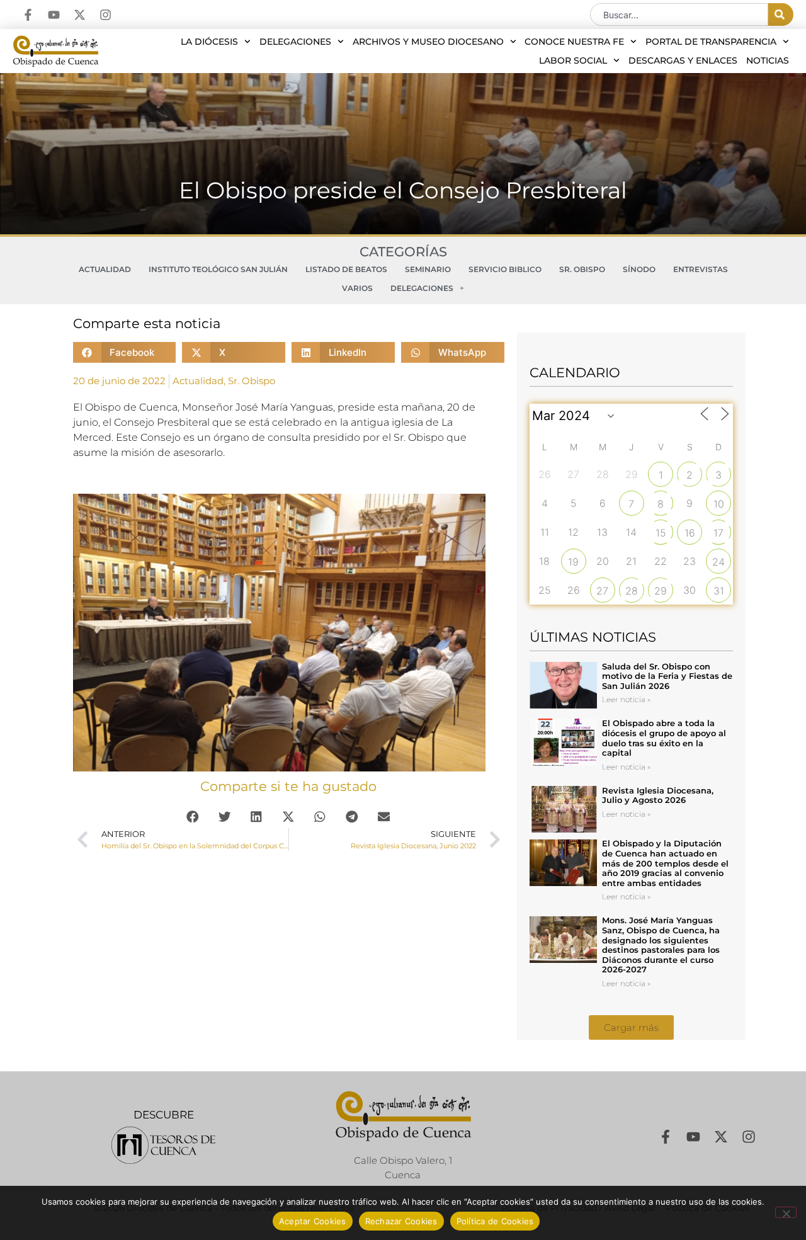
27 (602, 590)
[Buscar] (780, 14)
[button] (124, 352)
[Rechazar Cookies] (786, 1212)
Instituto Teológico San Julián (218, 269)
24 (718, 561)
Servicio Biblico (505, 269)
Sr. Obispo (582, 269)
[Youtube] (54, 15)
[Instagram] (105, 15)
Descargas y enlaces (682, 60)
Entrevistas (700, 269)
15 (661, 532)
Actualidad (105, 269)
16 (689, 532)
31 (718, 590)
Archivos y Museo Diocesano (428, 41)
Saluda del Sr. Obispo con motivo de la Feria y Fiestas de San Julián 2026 (667, 676)
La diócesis (209, 41)
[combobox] (679, 14)
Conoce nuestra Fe (574, 41)
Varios (357, 288)
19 (573, 561)
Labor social (573, 60)
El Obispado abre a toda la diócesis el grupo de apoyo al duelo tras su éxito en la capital (664, 738)
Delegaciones (295, 41)
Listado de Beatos (346, 269)
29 (660, 590)
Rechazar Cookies (401, 1221)
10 (718, 504)
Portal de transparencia (710, 41)
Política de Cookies (495, 1221)
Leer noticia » (626, 699)
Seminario (428, 269)
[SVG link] (163, 1145)
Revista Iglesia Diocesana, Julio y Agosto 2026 (657, 795)
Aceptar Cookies (312, 1221)
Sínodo (639, 269)
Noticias (767, 60)
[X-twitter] (80, 15)
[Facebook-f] (28, 15)
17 (718, 532)
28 (631, 590)
